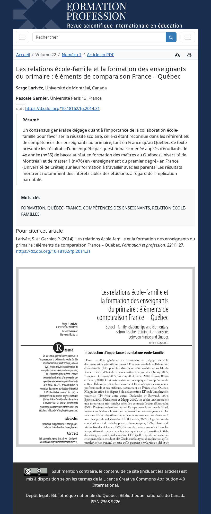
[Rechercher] (171, 37)
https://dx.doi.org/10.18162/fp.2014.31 (62, 108)
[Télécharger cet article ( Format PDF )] (177, 55)
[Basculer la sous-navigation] (188, 37)
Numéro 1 (71, 54)
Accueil (23, 54)
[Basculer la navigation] (22, 37)
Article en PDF (100, 54)
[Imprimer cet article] (189, 55)
